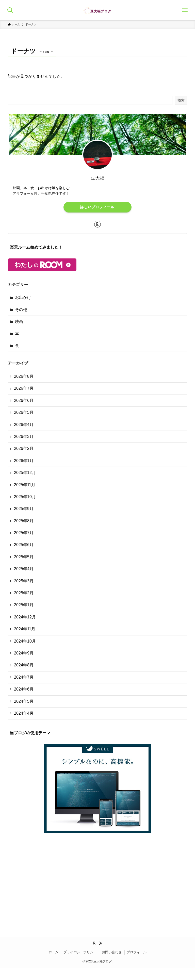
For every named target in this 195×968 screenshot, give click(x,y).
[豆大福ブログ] (97, 10)
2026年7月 (24, 388)
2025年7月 (24, 533)
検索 (181, 100)
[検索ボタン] (10, 10)
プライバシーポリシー (79, 952)
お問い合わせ (112, 952)
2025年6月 (24, 545)
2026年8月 (24, 376)
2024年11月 (24, 629)
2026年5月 (24, 412)
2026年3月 (24, 436)
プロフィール (137, 952)
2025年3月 (24, 581)
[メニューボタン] (185, 10)
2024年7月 (24, 677)
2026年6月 (24, 400)
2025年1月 (24, 605)
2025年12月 (25, 472)
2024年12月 (25, 617)
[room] (97, 224)
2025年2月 (24, 593)
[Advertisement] (97, 877)
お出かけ (23, 297)
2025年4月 (24, 569)
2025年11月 (24, 485)
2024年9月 (24, 653)
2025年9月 (24, 508)
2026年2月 (24, 448)
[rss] (100, 943)
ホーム (53, 952)
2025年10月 (25, 497)
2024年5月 (24, 701)
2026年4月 (24, 424)
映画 (19, 321)
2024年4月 (24, 713)
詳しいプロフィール (97, 207)
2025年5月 (24, 557)
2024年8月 (24, 665)
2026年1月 (24, 460)
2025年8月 (24, 521)
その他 (21, 309)
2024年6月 (24, 689)
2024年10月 (25, 641)
